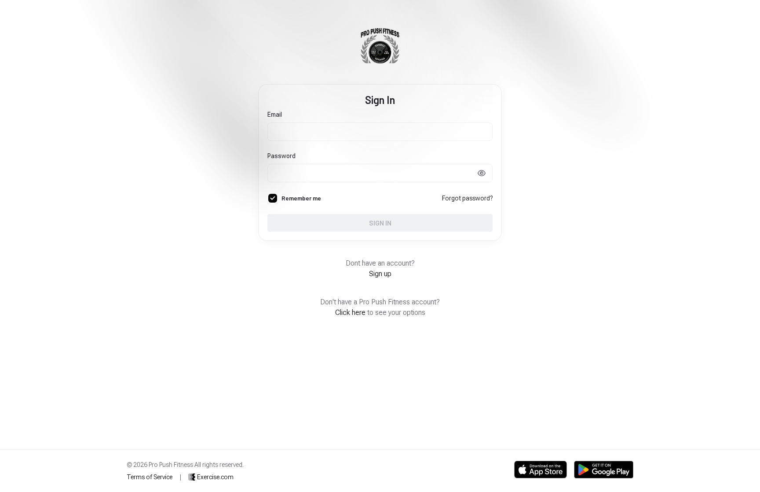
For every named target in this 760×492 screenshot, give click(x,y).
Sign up (380, 274)
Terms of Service (149, 477)
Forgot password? (467, 198)
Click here (350, 312)
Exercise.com (215, 477)
